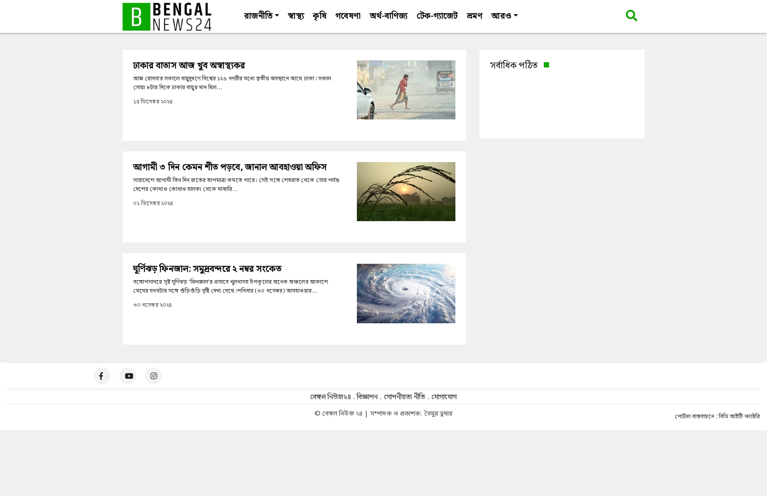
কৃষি (319, 16)
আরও (501, 16)
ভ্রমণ (474, 16)
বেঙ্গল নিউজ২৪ (330, 397)
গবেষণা (348, 16)
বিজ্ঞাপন (367, 397)
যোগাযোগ (444, 397)
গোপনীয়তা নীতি (405, 397)
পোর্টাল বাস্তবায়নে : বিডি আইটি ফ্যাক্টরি (717, 417)
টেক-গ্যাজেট (437, 16)
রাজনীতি (258, 16)
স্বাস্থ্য (296, 16)
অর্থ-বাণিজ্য (389, 16)
